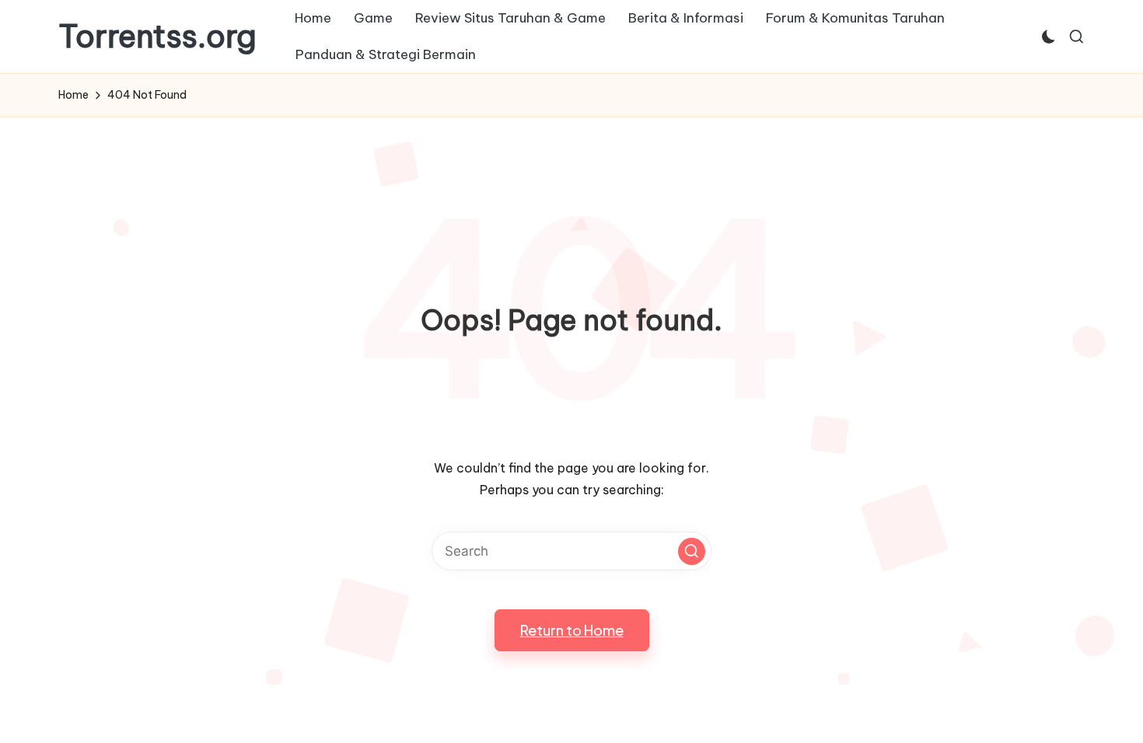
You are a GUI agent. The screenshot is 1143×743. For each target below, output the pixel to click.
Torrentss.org (157, 36)
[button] (691, 551)
